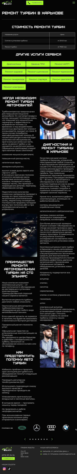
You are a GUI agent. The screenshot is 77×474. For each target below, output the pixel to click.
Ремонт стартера (38, 79)
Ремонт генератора (13, 79)
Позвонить (36, 3)
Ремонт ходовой (14, 71)
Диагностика (14, 64)
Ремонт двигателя (62, 79)
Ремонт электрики (14, 87)
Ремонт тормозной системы (62, 72)
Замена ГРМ (38, 64)
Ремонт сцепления (38, 71)
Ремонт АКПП (62, 64)
